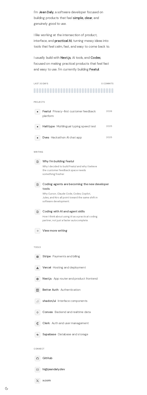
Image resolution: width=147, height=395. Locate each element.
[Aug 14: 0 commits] (80, 90)
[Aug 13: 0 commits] (77, 90)
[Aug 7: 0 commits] (61, 90)
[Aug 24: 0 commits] (107, 90)
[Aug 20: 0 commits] (96, 90)
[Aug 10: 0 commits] (69, 90)
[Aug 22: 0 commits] (102, 90)
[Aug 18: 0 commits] (91, 90)
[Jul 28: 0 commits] (35, 90)
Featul (94, 69)
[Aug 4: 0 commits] (53, 90)
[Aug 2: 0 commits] (48, 90)
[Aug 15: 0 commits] (83, 90)
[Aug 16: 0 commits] (86, 90)
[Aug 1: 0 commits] (45, 90)
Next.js (65, 57)
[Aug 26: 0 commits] (112, 90)
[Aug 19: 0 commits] (94, 90)
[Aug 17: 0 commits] (88, 90)
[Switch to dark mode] (6, 388)
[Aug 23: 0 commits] (104, 90)
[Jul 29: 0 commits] (37, 90)
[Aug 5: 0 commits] (56, 90)
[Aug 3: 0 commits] (51, 90)
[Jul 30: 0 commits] (40, 90)
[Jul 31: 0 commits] (43, 90)
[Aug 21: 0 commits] (99, 90)
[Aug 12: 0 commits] (75, 90)
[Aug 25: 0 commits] (110, 90)
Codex (95, 57)
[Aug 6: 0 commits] (59, 90)
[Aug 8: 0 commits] (64, 90)
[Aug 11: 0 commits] (72, 90)
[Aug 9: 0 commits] (67, 90)
